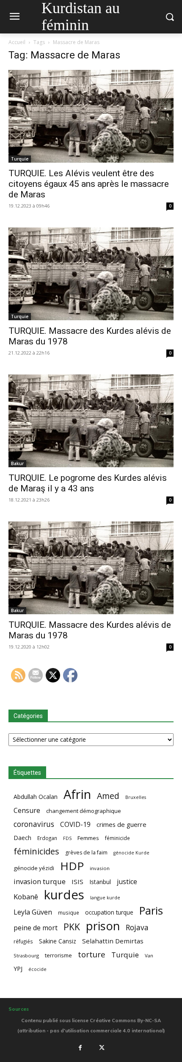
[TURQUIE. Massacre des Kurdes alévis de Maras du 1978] (91, 273)
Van (149, 955)
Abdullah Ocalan (36, 797)
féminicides (36, 851)
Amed (108, 795)
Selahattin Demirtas (112, 941)
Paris (151, 910)
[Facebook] (80, 1047)
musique (68, 912)
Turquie (19, 159)
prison (103, 925)
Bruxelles (135, 797)
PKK (71, 926)
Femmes (88, 838)
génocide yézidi (34, 868)
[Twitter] (102, 1047)
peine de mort (36, 927)
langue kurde (105, 897)
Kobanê (26, 896)
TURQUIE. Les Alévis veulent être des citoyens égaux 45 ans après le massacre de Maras (88, 184)
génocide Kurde (131, 853)
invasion (100, 868)
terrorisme (58, 955)
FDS (67, 838)
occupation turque (109, 912)
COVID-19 (75, 824)
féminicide (117, 838)
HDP (72, 866)
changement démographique (83, 811)
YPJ (18, 968)
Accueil (16, 42)
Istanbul (100, 882)
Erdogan (47, 838)
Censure (27, 810)
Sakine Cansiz (57, 941)
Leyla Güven (33, 912)
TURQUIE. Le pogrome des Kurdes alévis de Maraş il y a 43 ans (87, 483)
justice (127, 881)
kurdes (64, 894)
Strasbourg (26, 955)
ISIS (77, 881)
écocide (37, 969)
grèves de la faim (86, 852)
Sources (18, 1009)
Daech (22, 838)
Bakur (17, 463)
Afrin (77, 794)
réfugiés (23, 941)
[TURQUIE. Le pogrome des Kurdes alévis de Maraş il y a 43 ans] (91, 420)
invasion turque (40, 881)
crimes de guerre (121, 824)
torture (91, 954)
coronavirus (34, 824)
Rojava (137, 927)
